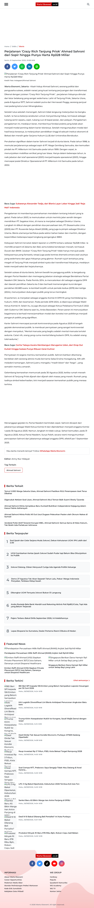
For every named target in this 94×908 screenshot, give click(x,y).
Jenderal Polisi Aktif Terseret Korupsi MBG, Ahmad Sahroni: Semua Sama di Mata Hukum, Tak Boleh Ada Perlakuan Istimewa (46, 524)
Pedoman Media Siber (13, 883)
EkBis (14, 46)
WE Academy (55, 886)
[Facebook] (7, 66)
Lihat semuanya (80, 680)
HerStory (53, 877)
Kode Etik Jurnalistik (13, 888)
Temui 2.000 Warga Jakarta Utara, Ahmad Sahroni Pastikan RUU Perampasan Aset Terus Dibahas (45, 492)
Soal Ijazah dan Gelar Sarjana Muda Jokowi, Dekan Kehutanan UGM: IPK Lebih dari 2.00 (48, 541)
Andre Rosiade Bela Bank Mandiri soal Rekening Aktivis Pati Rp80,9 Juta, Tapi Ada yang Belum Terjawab (49, 605)
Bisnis (21, 46)
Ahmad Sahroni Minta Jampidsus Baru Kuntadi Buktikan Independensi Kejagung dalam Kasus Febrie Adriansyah (45, 507)
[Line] (37, 66)
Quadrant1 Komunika (58, 883)
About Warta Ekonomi (13, 877)
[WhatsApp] (22, 66)
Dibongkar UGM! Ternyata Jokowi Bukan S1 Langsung (36, 592)
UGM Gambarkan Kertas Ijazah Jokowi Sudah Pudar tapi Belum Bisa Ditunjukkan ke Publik (49, 554)
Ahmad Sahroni (13, 470)
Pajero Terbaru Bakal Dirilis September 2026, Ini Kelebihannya (39, 618)
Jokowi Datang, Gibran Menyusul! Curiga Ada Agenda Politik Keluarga (43, 567)
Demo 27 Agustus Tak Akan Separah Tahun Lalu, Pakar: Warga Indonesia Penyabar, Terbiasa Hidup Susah (45, 580)
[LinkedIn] (29, 66)
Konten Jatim (55, 891)
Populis (53, 880)
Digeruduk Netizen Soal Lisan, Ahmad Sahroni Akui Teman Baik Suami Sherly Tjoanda (44, 500)
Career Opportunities (13, 880)
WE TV (52, 888)
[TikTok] (47, 863)
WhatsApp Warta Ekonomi (52, 451)
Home (6, 46)
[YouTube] (54, 863)
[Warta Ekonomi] (47, 4)
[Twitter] (15, 66)
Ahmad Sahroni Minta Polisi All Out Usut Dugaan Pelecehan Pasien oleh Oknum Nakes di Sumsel (46, 515)
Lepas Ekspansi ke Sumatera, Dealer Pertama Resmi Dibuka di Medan (43, 631)
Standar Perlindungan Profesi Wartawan (21, 886)
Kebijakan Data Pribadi (14, 891)
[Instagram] (62, 863)
